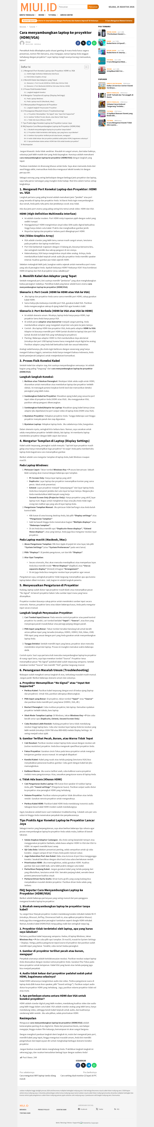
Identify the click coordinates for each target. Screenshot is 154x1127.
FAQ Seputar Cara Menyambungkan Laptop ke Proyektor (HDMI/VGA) (51, 126)
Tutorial (110, 60)
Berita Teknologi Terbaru (64, 1123)
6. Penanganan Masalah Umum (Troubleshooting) (43, 111)
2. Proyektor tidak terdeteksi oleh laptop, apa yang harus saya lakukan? (52, 132)
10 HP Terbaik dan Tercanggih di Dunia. (120, 96)
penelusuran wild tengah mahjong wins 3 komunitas (103, 1095)
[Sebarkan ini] (78, 43)
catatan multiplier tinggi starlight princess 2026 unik (36, 1091)
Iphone (109, 69)
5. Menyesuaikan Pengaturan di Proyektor (40, 104)
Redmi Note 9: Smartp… (116, 53)
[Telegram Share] (88, 43)
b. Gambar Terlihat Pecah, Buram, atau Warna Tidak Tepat (47, 117)
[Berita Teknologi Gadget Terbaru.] (39, 6)
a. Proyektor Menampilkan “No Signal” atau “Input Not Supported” (51, 114)
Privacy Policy (43, 1110)
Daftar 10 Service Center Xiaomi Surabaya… (120, 87)
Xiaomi (114, 32)
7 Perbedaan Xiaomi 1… (116, 34)
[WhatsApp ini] (94, 43)
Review (109, 32)
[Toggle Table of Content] (85, 67)
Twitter (101, 1109)
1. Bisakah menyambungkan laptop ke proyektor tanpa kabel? (49, 129)
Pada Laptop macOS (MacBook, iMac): (40, 101)
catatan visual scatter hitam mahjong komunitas (94, 1093)
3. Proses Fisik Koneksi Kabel (34, 89)
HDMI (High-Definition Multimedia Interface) (43, 74)
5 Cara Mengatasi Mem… (117, 62)
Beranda (23, 1110)
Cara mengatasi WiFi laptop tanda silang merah (38, 1075)
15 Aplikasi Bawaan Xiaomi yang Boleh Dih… (120, 114)
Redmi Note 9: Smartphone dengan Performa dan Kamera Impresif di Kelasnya (47, 21)
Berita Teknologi (113, 93)
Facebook (84, 1109)
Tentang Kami (25, 1113)
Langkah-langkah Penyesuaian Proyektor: (42, 108)
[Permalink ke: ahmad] (22, 42)
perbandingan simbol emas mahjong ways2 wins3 (62, 1093)
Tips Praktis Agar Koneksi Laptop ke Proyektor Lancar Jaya (47, 123)
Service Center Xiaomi (114, 83)
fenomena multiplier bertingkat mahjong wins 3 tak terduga (72, 1091)
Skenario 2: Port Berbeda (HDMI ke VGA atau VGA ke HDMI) (48, 86)
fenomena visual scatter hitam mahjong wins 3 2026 (109, 1091)
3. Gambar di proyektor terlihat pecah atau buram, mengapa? (49, 135)
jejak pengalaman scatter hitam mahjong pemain (45, 1095)
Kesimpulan (28, 144)
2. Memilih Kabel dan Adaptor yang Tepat (40, 80)
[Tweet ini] (83, 43)
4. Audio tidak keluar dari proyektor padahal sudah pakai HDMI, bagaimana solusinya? (57, 138)
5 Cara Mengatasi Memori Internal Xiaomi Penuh (106, 21)
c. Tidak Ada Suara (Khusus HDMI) (39, 120)
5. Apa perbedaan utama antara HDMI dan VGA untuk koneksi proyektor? (53, 141)
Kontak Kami (61, 1110)
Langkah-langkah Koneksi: (36, 92)
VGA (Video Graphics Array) (36, 77)
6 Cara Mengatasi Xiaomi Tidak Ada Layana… (119, 124)
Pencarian (93, 6)
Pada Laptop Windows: (35, 98)
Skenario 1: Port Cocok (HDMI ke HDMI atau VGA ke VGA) (47, 83)
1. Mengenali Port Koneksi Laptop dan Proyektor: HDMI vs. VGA (49, 70)
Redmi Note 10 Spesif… (116, 43)
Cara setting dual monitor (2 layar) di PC (79, 1074)
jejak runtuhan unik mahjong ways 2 (74, 1095)
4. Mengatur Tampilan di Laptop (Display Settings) (44, 95)
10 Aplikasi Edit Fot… (115, 71)
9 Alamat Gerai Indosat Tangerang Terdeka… (116, 105)
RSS (118, 1109)
